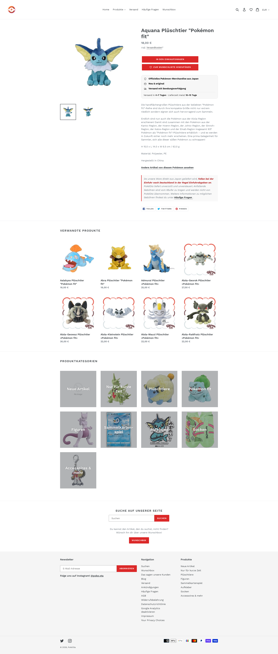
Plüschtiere (187, 574)
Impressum (147, 616)
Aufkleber (186, 587)
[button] (251, 9)
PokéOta (72, 647)
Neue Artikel (188, 566)
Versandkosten (154, 47)
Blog (143, 578)
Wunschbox (139, 540)
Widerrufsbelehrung (152, 600)
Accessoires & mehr (192, 595)
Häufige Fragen (183, 197)
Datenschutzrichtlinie (153, 604)
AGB (143, 595)
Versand (145, 583)
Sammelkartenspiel (191, 583)
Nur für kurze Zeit (191, 570)
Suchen (162, 518)
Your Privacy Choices (152, 620)
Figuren (185, 578)
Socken (185, 591)
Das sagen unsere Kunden (155, 574)
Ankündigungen (150, 587)
